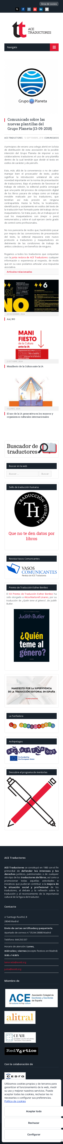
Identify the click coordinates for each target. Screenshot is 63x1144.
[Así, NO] (31, 297)
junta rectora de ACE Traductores (30, 257)
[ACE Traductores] (31, 28)
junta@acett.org (12, 969)
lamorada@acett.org (15, 962)
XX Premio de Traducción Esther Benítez (31, 593)
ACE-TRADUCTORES (13, 137)
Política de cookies (15, 1101)
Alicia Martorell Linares (36, 597)
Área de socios (49, 3)
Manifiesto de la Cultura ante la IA (25, 366)
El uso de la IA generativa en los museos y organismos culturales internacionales (30, 415)
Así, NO (11, 319)
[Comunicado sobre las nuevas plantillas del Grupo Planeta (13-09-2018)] (31, 87)
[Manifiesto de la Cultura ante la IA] (31, 345)
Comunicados (51, 137)
